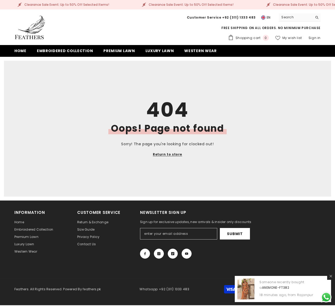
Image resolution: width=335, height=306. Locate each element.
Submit (235, 233)
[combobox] (295, 17)
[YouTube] (187, 254)
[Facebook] (145, 254)
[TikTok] (173, 254)
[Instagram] (159, 254)
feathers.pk (92, 289)
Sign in (315, 38)
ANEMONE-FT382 (275, 287)
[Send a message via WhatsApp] (326, 297)
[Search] (300, 17)
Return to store (167, 154)
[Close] (330, 276)
